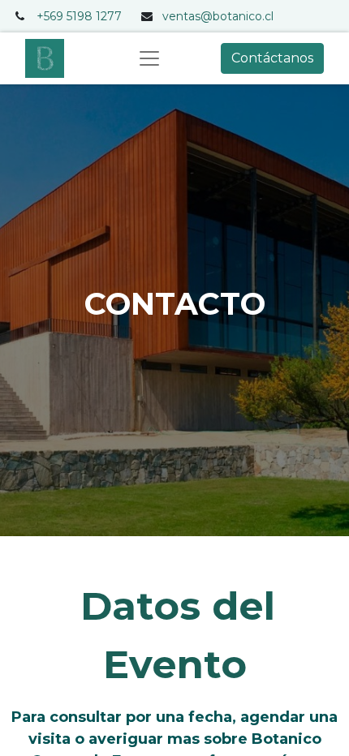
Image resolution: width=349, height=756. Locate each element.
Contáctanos (272, 58)
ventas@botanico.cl (218, 16)
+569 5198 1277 (79, 16)
